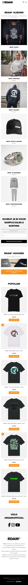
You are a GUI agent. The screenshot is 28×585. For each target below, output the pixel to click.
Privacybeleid (16, 578)
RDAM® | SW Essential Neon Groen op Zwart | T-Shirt (14, 496)
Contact (18, 579)
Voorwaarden (22, 578)
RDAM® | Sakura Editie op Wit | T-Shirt (14, 351)
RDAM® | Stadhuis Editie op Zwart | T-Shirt (14, 460)
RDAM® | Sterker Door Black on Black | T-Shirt (14, 423)
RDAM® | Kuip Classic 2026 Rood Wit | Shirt (14, 314)
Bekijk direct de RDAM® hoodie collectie (14, 271)
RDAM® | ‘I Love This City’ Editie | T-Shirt (14, 387)
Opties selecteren (14, 356)
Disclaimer (12, 578)
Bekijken (14, 49)
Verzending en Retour (12, 579)
